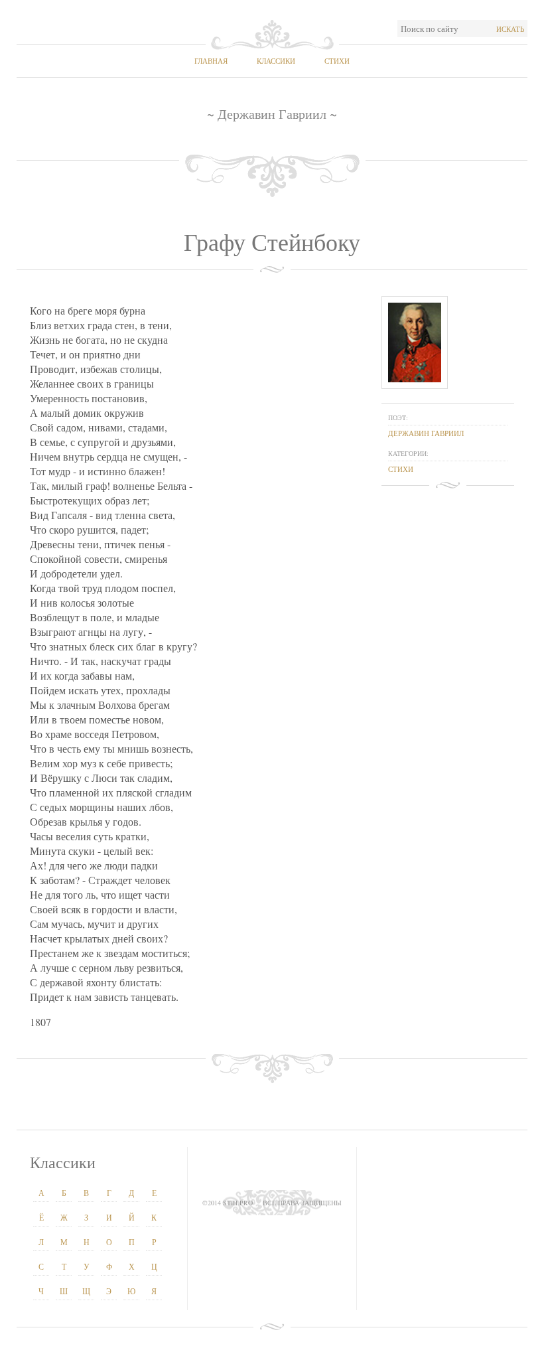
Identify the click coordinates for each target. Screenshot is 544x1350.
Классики (276, 61)
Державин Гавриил (426, 433)
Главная (211, 61)
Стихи (337, 61)
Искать (510, 29)
